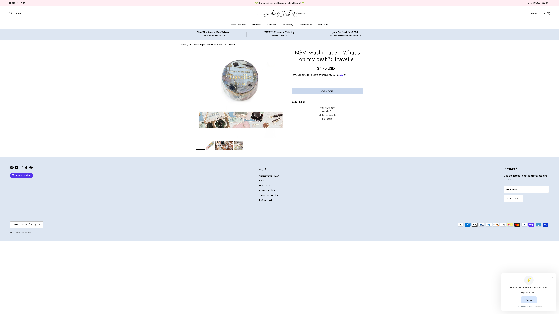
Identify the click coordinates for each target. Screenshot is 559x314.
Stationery (287, 24)
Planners (257, 24)
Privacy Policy (267, 190)
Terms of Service (268, 195)
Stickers (271, 24)
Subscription (305, 24)
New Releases (239, 24)
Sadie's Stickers (24, 232)
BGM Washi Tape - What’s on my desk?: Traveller (212, 44)
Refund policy (267, 200)
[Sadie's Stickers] (279, 13)
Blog (261, 180)
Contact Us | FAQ (269, 175)
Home (183, 44)
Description (298, 102)
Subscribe (513, 198)
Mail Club (323, 24)
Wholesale (265, 185)
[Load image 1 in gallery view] (240, 93)
